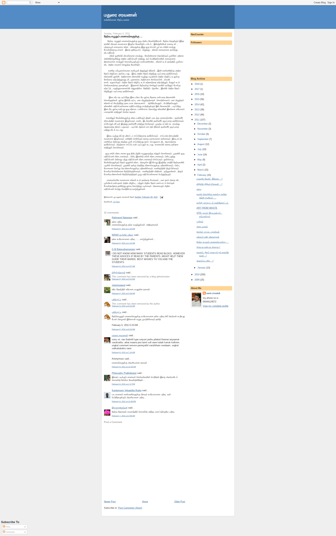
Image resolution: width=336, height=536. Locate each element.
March (200, 169)
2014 (197, 104)
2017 (197, 89)
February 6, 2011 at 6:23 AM (123, 306)
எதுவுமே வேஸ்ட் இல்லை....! (209, 179)
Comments (10, 532)
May (199, 159)
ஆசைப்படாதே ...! (205, 261)
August (201, 144)
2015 (197, 99)
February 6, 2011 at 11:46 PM (124, 401)
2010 (197, 274)
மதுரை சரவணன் (120, 15)
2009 (197, 279)
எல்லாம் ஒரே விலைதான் (208, 237)
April (200, 164)
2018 (197, 84)
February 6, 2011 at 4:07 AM (123, 266)
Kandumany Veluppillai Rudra (126, 390)
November (202, 128)
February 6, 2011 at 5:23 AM (123, 279)
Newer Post (110, 501)
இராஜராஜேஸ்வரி (119, 407)
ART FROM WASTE (207, 208)
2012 (197, 114)
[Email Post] (161, 197)
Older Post (179, 501)
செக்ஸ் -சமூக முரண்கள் (208, 232)
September (203, 139)
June (200, 154)
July (199, 149)
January (201, 267)
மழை (199, 189)
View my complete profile (215, 306)
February (202, 175)
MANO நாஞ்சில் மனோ (122, 235)
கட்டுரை (116, 202)
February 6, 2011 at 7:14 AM (123, 352)
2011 (197, 119)
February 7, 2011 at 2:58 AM (123, 416)
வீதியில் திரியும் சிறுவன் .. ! (209, 184)
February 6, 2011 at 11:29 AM (124, 367)
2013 (197, 109)
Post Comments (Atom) (130, 508)
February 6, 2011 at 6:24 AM (123, 329)
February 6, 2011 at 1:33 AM (123, 243)
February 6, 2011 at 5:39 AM (123, 293)
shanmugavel (118, 285)
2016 (197, 94)
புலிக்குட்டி (116, 299)
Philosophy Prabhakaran (124, 373)
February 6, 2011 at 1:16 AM (123, 229)
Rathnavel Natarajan (122, 217)
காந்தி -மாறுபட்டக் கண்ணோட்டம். (213, 203)
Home (145, 501)
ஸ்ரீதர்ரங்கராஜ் (118, 272)
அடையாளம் (202, 226)
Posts (7, 527)
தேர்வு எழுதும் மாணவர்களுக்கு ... (123, 36)
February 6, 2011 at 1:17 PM (123, 384)
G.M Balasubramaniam (123, 249)
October (201, 134)
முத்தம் (200, 221)
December (202, 123)
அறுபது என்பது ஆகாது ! (208, 247)
